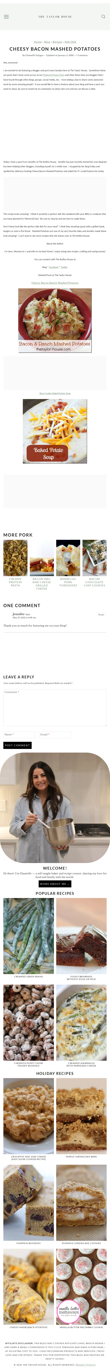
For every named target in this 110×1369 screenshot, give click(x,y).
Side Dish (70, 42)
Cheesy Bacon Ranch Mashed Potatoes (55, 282)
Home (38, 42)
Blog (47, 42)
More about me (53, 883)
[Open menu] (6, 16)
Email (44, 734)
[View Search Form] (103, 16)
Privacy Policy (86, 1364)
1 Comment (82, 55)
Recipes (57, 42)
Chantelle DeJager (34, 55)
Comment (12, 692)
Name (9, 734)
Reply (101, 614)
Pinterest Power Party (53, 75)
